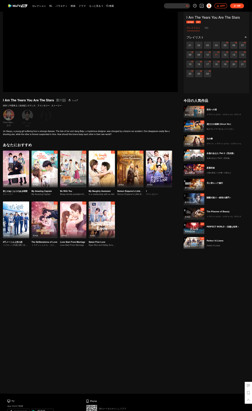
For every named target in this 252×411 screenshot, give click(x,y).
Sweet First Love (97, 241)
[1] (159, 169)
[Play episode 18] (216, 64)
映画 (73, 5)
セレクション (39, 5)
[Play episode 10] (207, 54)
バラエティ (61, 5)
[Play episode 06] (233, 45)
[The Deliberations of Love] (45, 219)
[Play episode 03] (207, 45)
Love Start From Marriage (72, 241)
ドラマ (82, 5)
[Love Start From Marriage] (73, 219)
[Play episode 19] (225, 64)
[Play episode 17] (207, 64)
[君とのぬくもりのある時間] (16, 169)
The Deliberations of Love (44, 241)
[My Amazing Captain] (45, 169)
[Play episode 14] (242, 54)
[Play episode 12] (225, 54)
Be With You (66, 191)
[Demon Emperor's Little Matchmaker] (130, 169)
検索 (111, 5)
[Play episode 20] (233, 64)
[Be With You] (73, 169)
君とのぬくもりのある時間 (15, 191)
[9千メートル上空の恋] (16, 219)
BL (50, 5)
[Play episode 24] (207, 73)
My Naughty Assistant (100, 191)
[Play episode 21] (242, 64)
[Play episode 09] (198, 54)
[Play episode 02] (198, 45)
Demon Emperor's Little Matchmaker (135, 191)
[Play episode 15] (190, 64)
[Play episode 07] (242, 45)
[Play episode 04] (216, 45)
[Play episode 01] (190, 45)
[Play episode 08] (190, 54)
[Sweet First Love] (102, 219)
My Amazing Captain (42, 191)
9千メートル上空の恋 (12, 241)
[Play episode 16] (198, 64)
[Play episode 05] (225, 45)
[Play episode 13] (233, 54)
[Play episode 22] (190, 73)
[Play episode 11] (216, 54)
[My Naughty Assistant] (102, 169)
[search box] (187, 6)
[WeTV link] (18, 5)
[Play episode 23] (198, 73)
